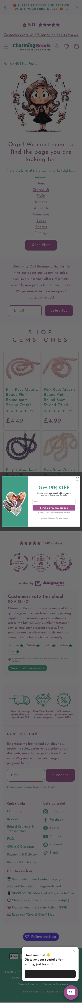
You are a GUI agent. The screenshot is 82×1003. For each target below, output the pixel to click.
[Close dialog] (77, 479)
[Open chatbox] (71, 992)
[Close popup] (74, 951)
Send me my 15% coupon (54, 508)
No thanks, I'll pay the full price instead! (54, 518)
